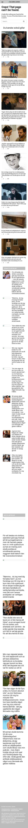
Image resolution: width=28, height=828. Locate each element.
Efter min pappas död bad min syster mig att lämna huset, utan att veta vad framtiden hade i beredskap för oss (13, 259)
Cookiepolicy (14, 809)
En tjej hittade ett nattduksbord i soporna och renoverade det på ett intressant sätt (13, 231)
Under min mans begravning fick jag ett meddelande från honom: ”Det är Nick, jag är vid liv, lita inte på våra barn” (13, 203)
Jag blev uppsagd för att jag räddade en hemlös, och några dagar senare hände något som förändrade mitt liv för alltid (13, 145)
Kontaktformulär (5, 810)
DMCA (20, 809)
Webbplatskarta (15, 810)
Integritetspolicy (5, 809)
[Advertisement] (14, 495)
